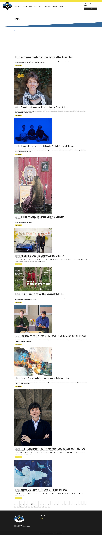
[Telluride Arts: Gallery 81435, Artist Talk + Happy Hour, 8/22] (37, 473)
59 (76, 502)
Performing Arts (37, 295)
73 (43, 504)
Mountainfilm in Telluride (37, 58)
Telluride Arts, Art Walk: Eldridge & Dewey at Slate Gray (42, 216)
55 (65, 502)
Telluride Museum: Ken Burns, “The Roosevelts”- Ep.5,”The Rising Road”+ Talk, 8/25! (53, 448)
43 (31, 502)
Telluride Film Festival (43, 450)
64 (17, 504)
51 (54, 502)
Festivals (30, 58)
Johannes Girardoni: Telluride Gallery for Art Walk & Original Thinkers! (47, 146)
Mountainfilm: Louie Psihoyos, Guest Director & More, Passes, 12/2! (46, 56)
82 (68, 504)
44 (34, 502)
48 (45, 502)
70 (34, 504)
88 (85, 504)
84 (74, 504)
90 (17, 506)
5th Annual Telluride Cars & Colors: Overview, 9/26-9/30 (42, 255)
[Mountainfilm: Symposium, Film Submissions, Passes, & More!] (37, 86)
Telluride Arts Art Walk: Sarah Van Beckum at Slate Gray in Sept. (45, 378)
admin (44, 58)
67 (26, 504)
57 (71, 502)
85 (76, 504)
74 (45, 504)
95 (31, 506)
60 (79, 502)
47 (43, 502)
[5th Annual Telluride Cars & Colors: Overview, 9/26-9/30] (37, 240)
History (32, 450)
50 (51, 502)
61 (82, 502)
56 (68, 502)
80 (62, 504)
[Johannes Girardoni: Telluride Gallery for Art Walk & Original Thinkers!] (37, 131)
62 (85, 502)
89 (14, 506)
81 (65, 504)
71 (37, 504)
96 (34, 506)
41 (26, 502)
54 (62, 502)
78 (57, 504)
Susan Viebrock (41, 218)
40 (23, 502)
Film (29, 450)
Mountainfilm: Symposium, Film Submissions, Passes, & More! (44, 107)
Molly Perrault (40, 491)
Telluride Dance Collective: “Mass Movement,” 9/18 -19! (42, 293)
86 (79, 504)
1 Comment (49, 58)
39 (20, 502)
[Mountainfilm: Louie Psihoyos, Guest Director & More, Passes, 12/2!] (37, 42)
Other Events (34, 218)
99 (43, 506)
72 (40, 504)
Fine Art (30, 218)
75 (48, 504)
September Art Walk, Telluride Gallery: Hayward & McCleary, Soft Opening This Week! (53, 335)
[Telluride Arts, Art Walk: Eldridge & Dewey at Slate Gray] (37, 185)
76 (51, 504)
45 (37, 502)
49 (48, 502)
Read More (18, 65)
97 (37, 506)
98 (40, 506)
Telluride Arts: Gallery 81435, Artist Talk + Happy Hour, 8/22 (44, 489)
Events (27, 58)
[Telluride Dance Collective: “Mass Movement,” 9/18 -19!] (37, 279)
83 (71, 504)
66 (23, 504)
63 (14, 504)
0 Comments (39, 257)
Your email (86, 5)
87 (82, 504)
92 (23, 506)
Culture (23, 58)
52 (57, 502)
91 (20, 506)
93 (26, 506)
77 (54, 504)
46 (40, 502)
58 (74, 502)
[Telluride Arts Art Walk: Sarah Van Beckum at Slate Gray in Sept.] (37, 361)
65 (20, 504)
